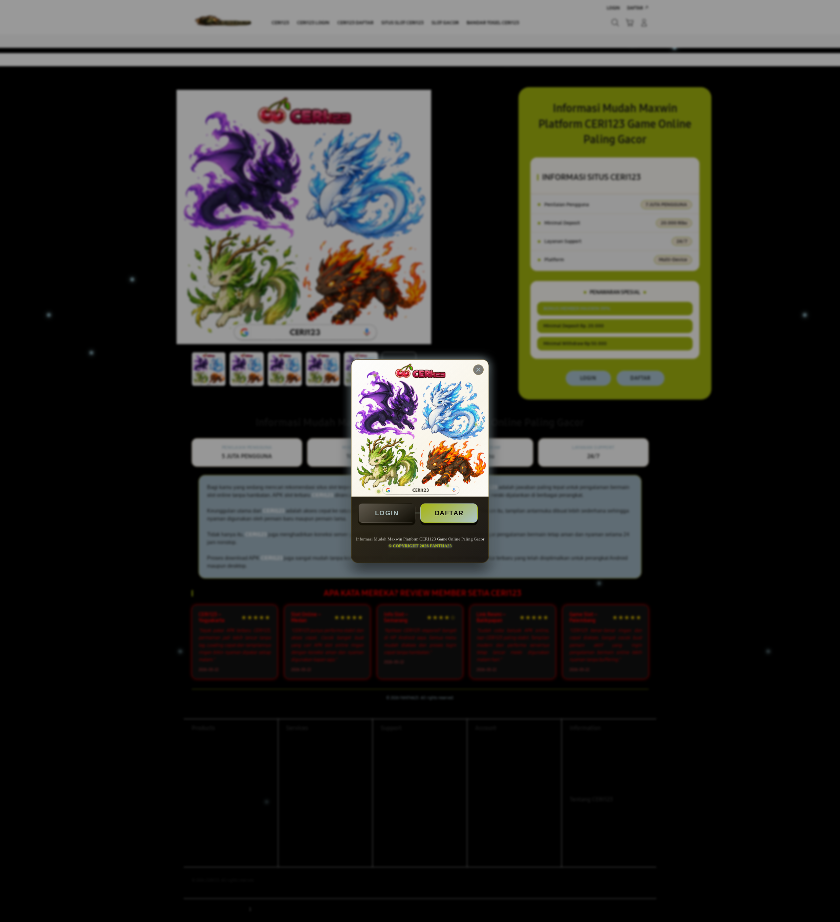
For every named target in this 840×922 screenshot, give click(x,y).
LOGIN (387, 513)
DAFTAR (449, 513)
